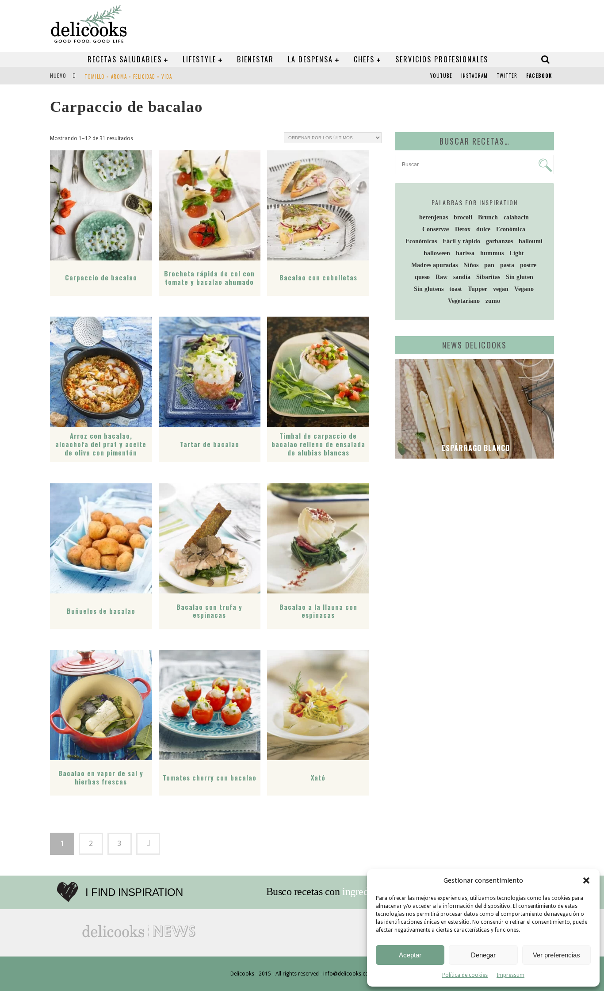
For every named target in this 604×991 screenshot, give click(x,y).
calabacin (516, 217)
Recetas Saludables (125, 59)
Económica (510, 229)
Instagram (474, 75)
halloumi (531, 241)
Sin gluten (519, 277)
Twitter (507, 75)
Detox (462, 229)
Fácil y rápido (461, 241)
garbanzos (499, 241)
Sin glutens (428, 289)
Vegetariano (464, 301)
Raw (441, 277)
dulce (483, 229)
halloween (437, 253)
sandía (461, 277)
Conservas (435, 229)
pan (489, 265)
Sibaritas (488, 277)
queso (422, 277)
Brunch (488, 217)
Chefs (364, 59)
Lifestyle (199, 59)
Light (516, 253)
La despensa (310, 59)
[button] (586, 880)
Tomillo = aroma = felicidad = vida (128, 76)
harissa (465, 253)
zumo (492, 301)
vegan (500, 289)
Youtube (441, 75)
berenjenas (433, 217)
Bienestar (255, 59)
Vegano (524, 289)
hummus (492, 253)
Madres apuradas (434, 265)
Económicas (421, 241)
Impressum (510, 975)
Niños (470, 265)
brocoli (463, 217)
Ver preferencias (556, 955)
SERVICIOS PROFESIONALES (441, 59)
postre (528, 265)
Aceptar (410, 955)
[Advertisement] (472, 533)
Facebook (539, 75)
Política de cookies (465, 975)
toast (455, 289)
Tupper (477, 289)
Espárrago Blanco (475, 448)
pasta (507, 265)
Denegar (483, 955)
